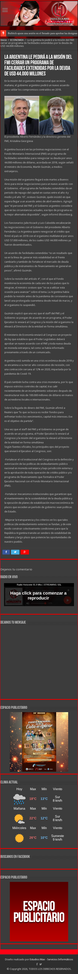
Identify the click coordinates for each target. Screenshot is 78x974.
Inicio (3, 40)
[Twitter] (40, 964)
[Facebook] (37, 964)
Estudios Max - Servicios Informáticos (51, 959)
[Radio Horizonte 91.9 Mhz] (39, 13)
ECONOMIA (17, 40)
